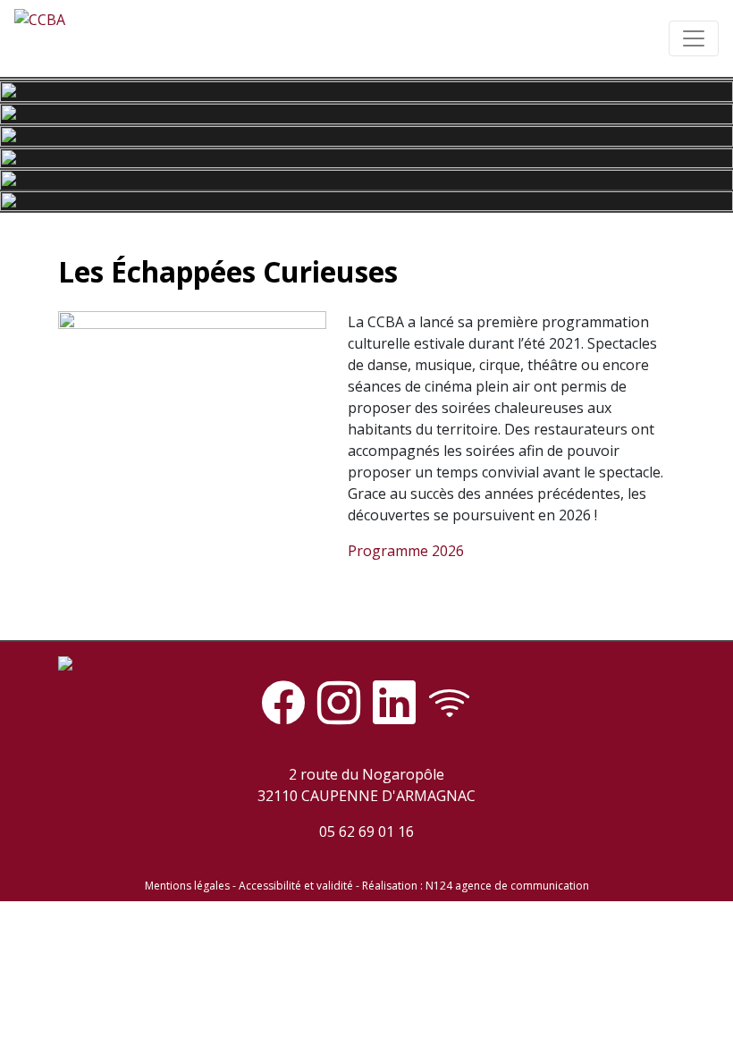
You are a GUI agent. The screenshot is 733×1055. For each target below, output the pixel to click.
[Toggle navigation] (694, 38)
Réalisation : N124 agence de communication (475, 885)
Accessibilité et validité (296, 885)
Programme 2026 (406, 551)
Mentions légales (187, 885)
